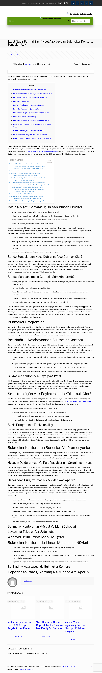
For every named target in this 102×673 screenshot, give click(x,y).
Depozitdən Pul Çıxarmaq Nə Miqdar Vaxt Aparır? (28, 187)
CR (91, 3)
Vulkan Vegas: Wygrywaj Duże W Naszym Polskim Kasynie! (75, 627)
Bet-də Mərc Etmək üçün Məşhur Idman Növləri (30, 135)
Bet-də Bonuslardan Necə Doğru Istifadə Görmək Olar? (30, 166)
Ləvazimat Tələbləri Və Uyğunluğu (24, 191)
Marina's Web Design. (26, 669)
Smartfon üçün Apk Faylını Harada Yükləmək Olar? (31, 113)
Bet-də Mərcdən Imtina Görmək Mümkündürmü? (28, 168)
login (24, 653)
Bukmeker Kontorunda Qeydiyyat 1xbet (27, 109)
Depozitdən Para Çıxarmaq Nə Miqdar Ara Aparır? (27, 201)
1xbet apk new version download (79, 401)
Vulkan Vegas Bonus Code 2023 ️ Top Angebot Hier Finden (19, 625)
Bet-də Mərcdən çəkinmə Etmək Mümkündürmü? (30, 97)
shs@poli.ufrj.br (64, 3)
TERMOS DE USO (68, 667)
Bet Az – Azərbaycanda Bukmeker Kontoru (28, 105)
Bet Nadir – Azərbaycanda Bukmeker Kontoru (26, 173)
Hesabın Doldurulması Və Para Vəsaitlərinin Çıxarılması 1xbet (32, 185)
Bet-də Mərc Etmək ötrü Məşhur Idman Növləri (29, 90)
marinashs (28, 64)
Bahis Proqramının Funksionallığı (24, 117)
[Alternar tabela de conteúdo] (48, 161)
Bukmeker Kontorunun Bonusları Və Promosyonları (31, 120)
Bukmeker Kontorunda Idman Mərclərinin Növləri (27, 196)
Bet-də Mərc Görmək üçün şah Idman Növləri (26, 164)
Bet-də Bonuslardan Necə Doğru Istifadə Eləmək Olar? (32, 94)
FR (86, 3)
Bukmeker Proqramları (21, 101)
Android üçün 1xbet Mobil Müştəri (22, 194)
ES (82, 3)
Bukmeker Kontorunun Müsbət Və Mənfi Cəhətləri (29, 189)
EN (77, 3)
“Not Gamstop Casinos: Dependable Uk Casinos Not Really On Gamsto (49, 625)
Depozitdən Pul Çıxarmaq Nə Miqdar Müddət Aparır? (32, 138)
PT (73, 3)
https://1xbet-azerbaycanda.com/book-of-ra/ (41, 151)
